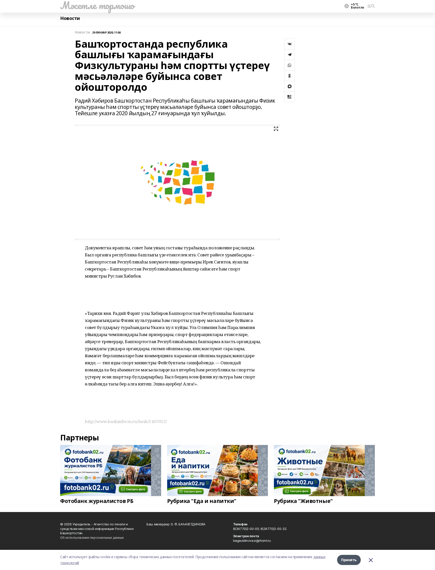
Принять (349, 559)
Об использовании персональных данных (92, 537)
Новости (70, 18)
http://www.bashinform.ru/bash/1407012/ (126, 421)
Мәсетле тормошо (97, 5)
